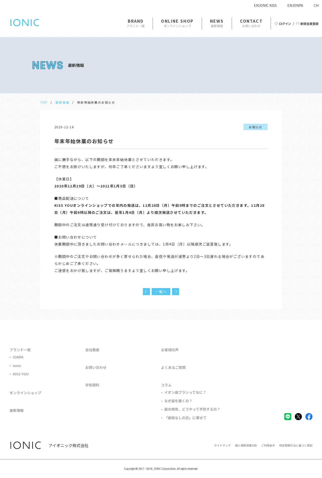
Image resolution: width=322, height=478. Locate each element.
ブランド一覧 (20, 349)
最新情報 (62, 102)
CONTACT (251, 21)
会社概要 (92, 349)
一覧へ (161, 291)
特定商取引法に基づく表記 (295, 445)
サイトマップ (222, 445)
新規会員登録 (309, 23)
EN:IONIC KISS (265, 5)
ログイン (285, 23)
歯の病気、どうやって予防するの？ (192, 409)
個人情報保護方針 (246, 445)
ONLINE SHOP (177, 21)
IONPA (18, 357)
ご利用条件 (268, 445)
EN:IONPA (295, 5)
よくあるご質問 (173, 367)
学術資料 (92, 384)
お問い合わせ (95, 367)
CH (316, 5)
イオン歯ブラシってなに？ (185, 392)
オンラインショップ (25, 392)
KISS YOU (21, 373)
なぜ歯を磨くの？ (178, 400)
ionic (17, 365)
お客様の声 (170, 349)
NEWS (217, 21)
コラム (166, 384)
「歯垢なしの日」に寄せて (185, 417)
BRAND (136, 21)
